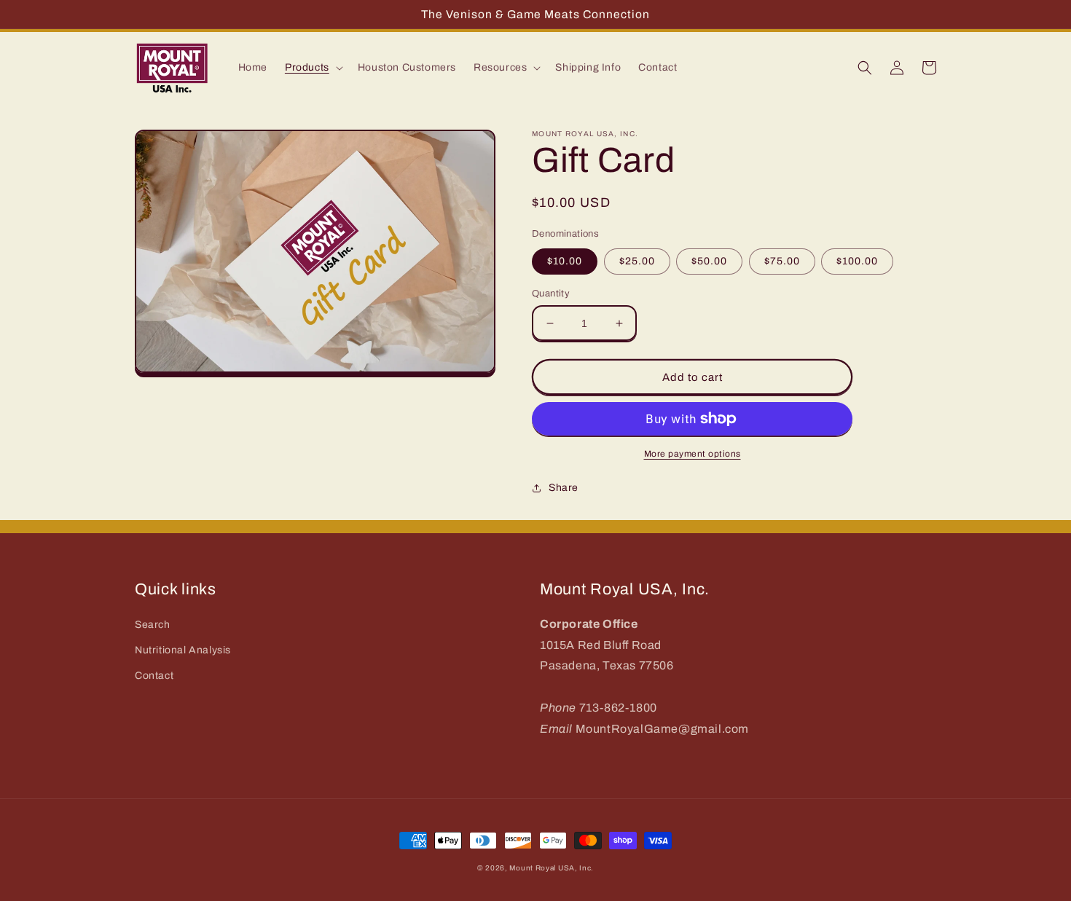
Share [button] (563, 487)
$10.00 (564, 261)
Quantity (551, 293)
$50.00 (709, 261)
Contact (154, 675)
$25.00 (637, 261)
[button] (312, 67)
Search (152, 624)
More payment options (692, 454)
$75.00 (782, 261)
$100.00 (857, 261)
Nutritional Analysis (183, 650)
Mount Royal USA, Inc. (551, 868)
